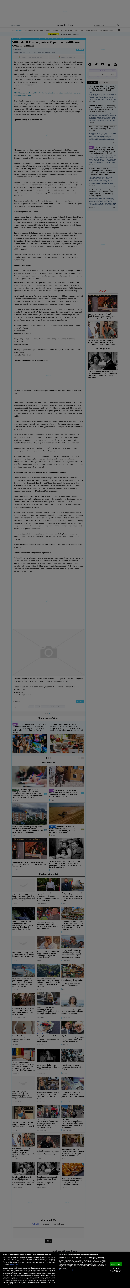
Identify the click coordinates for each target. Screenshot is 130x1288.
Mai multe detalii (13, 1264)
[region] (65, 1270)
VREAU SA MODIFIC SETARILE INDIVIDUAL (116, 1270)
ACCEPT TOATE (116, 1264)
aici (17, 1277)
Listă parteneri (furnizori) (66, 1270)
